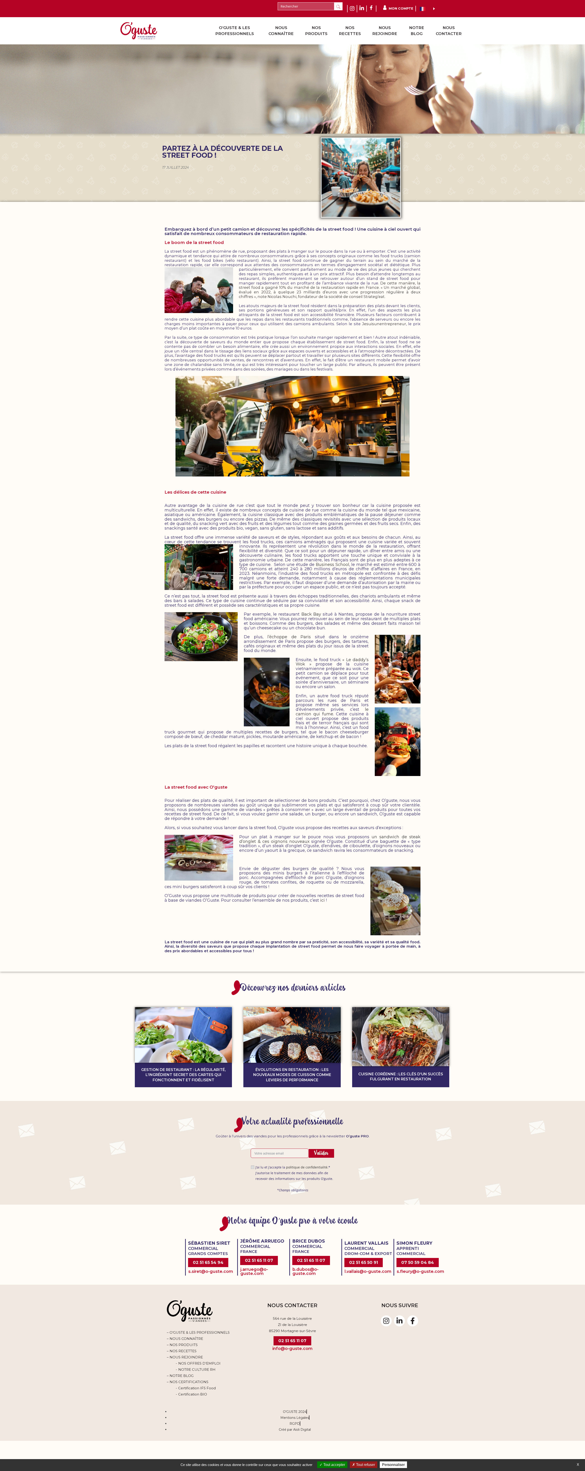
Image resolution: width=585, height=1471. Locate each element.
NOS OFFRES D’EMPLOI (199, 1363)
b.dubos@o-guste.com (305, 1271)
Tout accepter (333, 1465)
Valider (321, 1153)
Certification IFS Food (197, 1388)
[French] (425, 9)
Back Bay (311, 614)
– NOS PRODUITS (182, 1345)
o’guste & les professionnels (234, 30)
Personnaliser (393, 1465)
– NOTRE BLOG (180, 1376)
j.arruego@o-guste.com (254, 1271)
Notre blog (416, 30)
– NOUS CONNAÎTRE (185, 1338)
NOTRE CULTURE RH (196, 1369)
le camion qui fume (332, 712)
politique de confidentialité (306, 1167)
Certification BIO (192, 1394)
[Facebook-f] (412, 1320)
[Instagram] (386, 1320)
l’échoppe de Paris (289, 636)
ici (323, 900)
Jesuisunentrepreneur (384, 324)
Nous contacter (449, 30)
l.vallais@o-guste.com (368, 1271)
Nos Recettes (350, 30)
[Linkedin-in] (399, 1320)
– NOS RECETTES (182, 1351)
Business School (332, 564)
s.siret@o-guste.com (210, 1271)
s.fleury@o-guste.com (420, 1271)
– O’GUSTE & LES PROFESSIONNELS (198, 1332)
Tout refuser (365, 1465)
